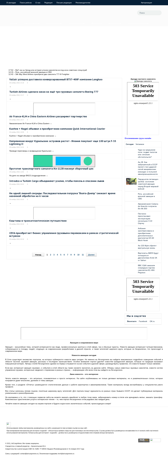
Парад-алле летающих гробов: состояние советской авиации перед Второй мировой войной (148, 184)
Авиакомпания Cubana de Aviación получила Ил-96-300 (148, 206)
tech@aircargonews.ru (66, 454)
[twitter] (106, 13)
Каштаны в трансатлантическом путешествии (38, 220)
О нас (37, 3)
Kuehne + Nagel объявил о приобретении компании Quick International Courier (57, 128)
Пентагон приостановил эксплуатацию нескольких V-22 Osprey (145, 218)
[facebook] (112, 13)
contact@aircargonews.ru (29, 454)
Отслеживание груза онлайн (138, 138)
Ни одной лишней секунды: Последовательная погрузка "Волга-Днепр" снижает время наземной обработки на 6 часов (62, 195)
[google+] (124, 13)
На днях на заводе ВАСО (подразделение (27, 175)
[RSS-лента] (130, 13)
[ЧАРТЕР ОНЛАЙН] (155, 441)
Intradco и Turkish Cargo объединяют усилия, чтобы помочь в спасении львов (56, 180)
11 (83, 255)
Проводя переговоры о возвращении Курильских (30, 151)
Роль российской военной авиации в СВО (146, 196)
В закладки (11, 3)
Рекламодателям (83, 3)
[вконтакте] (118, 13)
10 (78, 255)
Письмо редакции (64, 3)
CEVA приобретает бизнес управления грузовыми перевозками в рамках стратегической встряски (64, 234)
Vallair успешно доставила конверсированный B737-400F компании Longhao (55, 79)
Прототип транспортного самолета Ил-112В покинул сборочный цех (51, 168)
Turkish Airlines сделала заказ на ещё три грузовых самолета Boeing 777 (53, 91)
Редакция (48, 3)
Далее (91, 254)
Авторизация (146, 3)
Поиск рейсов (26, 3)
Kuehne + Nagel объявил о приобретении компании (31, 136)
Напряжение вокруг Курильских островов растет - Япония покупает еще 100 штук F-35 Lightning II (62, 142)
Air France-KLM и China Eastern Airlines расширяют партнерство (48, 116)
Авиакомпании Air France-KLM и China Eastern (29, 123)
